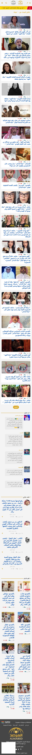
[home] (20, 3)
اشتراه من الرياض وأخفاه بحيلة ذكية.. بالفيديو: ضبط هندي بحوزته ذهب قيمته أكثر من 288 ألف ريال (24, 662)
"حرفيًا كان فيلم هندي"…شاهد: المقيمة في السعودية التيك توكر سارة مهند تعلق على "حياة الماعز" (16, 309)
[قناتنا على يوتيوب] (16, 749)
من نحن (27, 725)
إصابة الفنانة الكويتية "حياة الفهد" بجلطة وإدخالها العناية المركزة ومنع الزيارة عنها (17, 100)
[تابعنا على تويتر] (21, 749)
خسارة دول (21, 450)
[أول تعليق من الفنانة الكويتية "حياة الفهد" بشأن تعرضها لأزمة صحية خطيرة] (16, 345)
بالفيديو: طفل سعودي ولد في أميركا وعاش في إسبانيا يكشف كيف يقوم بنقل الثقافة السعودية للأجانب (8, 631)
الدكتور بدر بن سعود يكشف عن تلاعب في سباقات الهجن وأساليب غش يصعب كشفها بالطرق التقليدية (12, 525)
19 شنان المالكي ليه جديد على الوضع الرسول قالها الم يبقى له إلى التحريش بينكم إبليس (14, 472)
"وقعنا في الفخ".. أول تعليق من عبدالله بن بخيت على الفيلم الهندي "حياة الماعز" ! (16, 143)
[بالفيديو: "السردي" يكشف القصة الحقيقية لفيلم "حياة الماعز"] (16, 176)
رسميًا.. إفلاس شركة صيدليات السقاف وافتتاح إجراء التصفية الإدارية (8, 700)
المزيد (16, 407)
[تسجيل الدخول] (30, 3)
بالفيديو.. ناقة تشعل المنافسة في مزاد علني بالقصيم (24, 628)
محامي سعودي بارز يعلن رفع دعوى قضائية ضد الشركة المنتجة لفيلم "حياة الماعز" (16, 121)
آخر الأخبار (26, 582)
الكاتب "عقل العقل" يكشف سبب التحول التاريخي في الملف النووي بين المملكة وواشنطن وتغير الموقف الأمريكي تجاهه (12, 542)
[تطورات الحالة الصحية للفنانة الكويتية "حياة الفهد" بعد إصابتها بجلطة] (16, 67)
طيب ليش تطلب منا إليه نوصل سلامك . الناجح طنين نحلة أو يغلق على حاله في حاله (14, 484)
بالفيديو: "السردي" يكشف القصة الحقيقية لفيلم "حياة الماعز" (16, 186)
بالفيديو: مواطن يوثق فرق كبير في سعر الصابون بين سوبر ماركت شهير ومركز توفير (8, 599)
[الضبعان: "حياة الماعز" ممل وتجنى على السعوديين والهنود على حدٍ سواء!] (16, 154)
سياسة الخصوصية (7, 725)
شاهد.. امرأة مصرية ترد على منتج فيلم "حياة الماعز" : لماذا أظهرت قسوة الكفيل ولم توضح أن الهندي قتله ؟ (16, 209)
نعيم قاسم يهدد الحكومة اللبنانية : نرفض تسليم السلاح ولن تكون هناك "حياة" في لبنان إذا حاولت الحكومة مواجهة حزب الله (17, 55)
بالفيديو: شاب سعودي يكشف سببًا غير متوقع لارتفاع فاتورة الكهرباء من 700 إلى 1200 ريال (24, 599)
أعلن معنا (15, 725)
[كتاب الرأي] (27, 3)
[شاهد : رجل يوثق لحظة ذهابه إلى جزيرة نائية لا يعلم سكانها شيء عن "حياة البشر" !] (16, 391)
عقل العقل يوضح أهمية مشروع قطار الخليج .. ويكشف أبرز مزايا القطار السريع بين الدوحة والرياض (12, 560)
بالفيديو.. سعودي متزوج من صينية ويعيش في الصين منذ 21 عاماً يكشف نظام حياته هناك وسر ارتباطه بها (24, 702)
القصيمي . (21, 432)
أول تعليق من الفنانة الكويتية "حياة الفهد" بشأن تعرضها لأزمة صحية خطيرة (17, 356)
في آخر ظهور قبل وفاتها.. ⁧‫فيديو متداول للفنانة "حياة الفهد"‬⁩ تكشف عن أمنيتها (17, 33)
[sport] (13, 3)
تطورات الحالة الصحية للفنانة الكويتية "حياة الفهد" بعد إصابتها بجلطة (16, 78)
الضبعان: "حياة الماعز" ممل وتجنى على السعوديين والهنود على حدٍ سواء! (17, 164)
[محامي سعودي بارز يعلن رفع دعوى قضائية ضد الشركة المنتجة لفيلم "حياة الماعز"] (16, 111)
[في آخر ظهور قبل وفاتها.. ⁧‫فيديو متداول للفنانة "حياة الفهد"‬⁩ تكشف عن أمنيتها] (16, 22)
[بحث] (5, 3)
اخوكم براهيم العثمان (19, 415)
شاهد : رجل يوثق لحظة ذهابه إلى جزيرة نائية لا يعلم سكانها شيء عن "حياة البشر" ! (16, 401)
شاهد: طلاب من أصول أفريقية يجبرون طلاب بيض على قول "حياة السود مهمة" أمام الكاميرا (17, 378)
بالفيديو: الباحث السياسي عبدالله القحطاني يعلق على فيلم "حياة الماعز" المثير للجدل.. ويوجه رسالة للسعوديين (16, 333)
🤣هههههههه (20, 467)
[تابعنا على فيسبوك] (18, 749)
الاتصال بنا (21, 725)
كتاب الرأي (26, 497)
